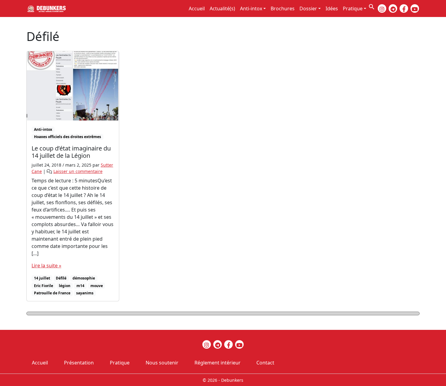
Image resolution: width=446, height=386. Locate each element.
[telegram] (393, 8)
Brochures (283, 8)
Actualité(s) (222, 8)
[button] (372, 6)
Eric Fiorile (43, 285)
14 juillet (42, 278)
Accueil (197, 8)
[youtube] (415, 8)
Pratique (353, 8)
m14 (80, 285)
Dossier (308, 8)
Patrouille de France (52, 293)
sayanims (84, 293)
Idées (332, 8)
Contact (265, 362)
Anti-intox (251, 8)
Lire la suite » (46, 265)
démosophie (84, 278)
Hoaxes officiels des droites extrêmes (67, 136)
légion (64, 285)
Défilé (61, 278)
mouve (96, 285)
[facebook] (404, 8)
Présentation (79, 362)
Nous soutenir (162, 362)
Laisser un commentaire (78, 171)
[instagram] (382, 8)
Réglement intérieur (217, 362)
